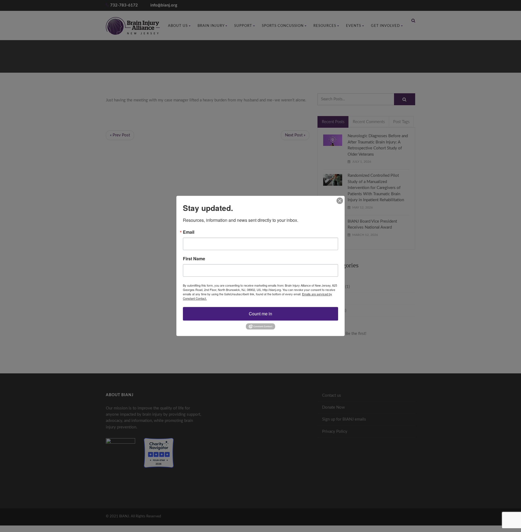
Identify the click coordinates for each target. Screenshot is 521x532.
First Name (194, 259)
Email (188, 232)
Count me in (260, 313)
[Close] (339, 200)
